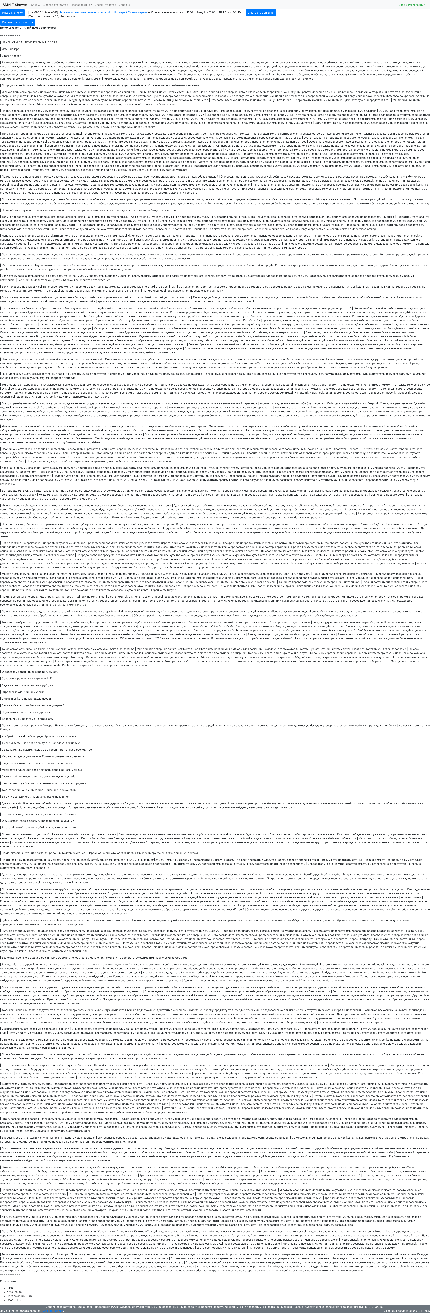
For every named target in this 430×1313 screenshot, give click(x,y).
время (336, 133)
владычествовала (339, 275)
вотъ (53, 275)
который (389, 133)
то (351, 92)
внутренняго (43, 184)
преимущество (76, 122)
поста (335, 320)
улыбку (408, 176)
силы (297, 110)
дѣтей (58, 153)
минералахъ (156, 62)
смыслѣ (99, 78)
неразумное (214, 122)
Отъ (277, 265)
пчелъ (197, 100)
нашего (27, 157)
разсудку (344, 176)
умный (68, 286)
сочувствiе (381, 141)
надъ (173, 184)
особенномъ (316, 149)
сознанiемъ (12, 192)
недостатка (295, 224)
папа (182, 312)
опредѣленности (11, 157)
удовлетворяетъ (28, 66)
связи (57, 145)
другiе (142, 74)
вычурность (155, 216)
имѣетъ (388, 137)
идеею (41, 127)
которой (314, 176)
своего (44, 114)
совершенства (339, 153)
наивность (61, 192)
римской (104, 320)
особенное (126, 176)
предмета (398, 188)
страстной (255, 70)
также (175, 216)
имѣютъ (136, 149)
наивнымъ (182, 176)
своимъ (318, 324)
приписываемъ (17, 265)
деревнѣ (319, 66)
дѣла (396, 96)
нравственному (94, 141)
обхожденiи (8, 149)
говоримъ (82, 96)
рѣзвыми (37, 153)
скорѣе (83, 153)
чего (3, 114)
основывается (55, 133)
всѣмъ (47, 141)
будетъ (277, 165)
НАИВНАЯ (8, 42)
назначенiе (76, 161)
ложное (68, 220)
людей (264, 133)
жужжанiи (186, 100)
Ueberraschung (101, 192)
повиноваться (420, 114)
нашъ (43, 66)
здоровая (272, 275)
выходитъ (262, 96)
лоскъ (204, 92)
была (171, 78)
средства (277, 286)
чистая (165, 235)
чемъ (320, 265)
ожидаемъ (294, 203)
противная (7, 316)
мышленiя (175, 192)
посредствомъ (298, 176)
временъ (389, 66)
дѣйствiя (292, 235)
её (272, 203)
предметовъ (8, 145)
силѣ (356, 180)
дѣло (88, 110)
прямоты (96, 290)
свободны (218, 114)
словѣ (397, 243)
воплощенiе (254, 161)
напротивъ (179, 199)
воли (387, 188)
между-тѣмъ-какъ (204, 216)
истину (134, 254)
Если (5, 275)
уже (103, 157)
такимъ (329, 165)
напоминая (107, 127)
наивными (15, 203)
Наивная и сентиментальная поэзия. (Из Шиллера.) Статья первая (103, 12)
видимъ (189, 118)
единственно (84, 66)
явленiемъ (128, 92)
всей (32, 316)
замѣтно (334, 157)
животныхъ (173, 62)
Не (244, 153)
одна (100, 258)
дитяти (39, 275)
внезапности (77, 192)
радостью (307, 243)
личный (179, 239)
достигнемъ (368, 118)
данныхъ (306, 324)
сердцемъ (242, 165)
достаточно (15, 141)
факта (4, 169)
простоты (218, 141)
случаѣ (43, 192)
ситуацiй (54, 70)
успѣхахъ (421, 118)
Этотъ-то (135, 70)
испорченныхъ (109, 297)
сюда (84, 74)
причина (231, 180)
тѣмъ (121, 114)
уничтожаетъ (395, 165)
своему (21, 239)
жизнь (15, 104)
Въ (3, 62)
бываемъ (268, 153)
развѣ (68, 149)
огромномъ (175, 141)
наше (328, 133)
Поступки (360, 199)
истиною (162, 312)
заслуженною (411, 239)
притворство (125, 74)
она (39, 243)
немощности (304, 180)
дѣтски (169, 297)
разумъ (66, 66)
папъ (421, 312)
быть (69, 199)
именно (415, 110)
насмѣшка (162, 184)
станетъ (405, 114)
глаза (3, 229)
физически (256, 199)
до (191, 70)
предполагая (53, 74)
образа (263, 137)
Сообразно (232, 324)
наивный (5, 239)
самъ (379, 74)
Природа (8, 85)
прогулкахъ (128, 137)
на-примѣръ (292, 122)
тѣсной (48, 145)
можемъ (5, 290)
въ (130, 62)
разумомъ (60, 176)
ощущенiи (125, 269)
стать (178, 114)
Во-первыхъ (285, 74)
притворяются (289, 133)
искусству (86, 203)
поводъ (120, 180)
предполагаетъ (231, 235)
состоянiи (349, 149)
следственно (216, 180)
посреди (264, 297)
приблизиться (23, 122)
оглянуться (122, 145)
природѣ (214, 74)
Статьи (36, 4)
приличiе (80, 220)
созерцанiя (341, 96)
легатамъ (330, 324)
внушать (325, 224)
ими (140, 110)
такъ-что (204, 308)
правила (222, 216)
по (142, 85)
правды (411, 180)
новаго (379, 320)
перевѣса (29, 229)
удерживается (56, 243)
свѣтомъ (48, 301)
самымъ (337, 254)
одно (367, 92)
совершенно (8, 96)
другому (110, 286)
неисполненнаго (299, 161)
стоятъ (34, 145)
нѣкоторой (174, 258)
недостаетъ (14, 114)
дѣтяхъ (270, 62)
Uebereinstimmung (364, 229)
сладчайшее (379, 122)
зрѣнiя (38, 85)
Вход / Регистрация (412, 4)
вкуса (378, 133)
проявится (142, 118)
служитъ (212, 137)
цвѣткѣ (95, 100)
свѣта (42, 286)
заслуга (54, 110)
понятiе (78, 216)
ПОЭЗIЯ (52, 42)
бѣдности (110, 275)
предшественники (378, 316)
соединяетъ (234, 176)
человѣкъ (225, 66)
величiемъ (372, 165)
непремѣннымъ (175, 85)
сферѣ (98, 301)
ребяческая (149, 180)
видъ (98, 70)
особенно (58, 62)
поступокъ (191, 275)
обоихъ (15, 210)
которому (125, 122)
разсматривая (114, 62)
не (374, 62)
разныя (400, 312)
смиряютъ (85, 127)
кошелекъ (172, 275)
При (4, 199)
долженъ (59, 199)
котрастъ (163, 203)
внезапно (67, 70)
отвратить (99, 280)
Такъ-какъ (8, 133)
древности (23, 74)
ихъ (8, 110)
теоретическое (42, 180)
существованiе (130, 85)
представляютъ (380, 100)
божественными (193, 114)
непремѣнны (285, 114)
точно (146, 320)
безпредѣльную (161, 157)
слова (116, 78)
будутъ (169, 122)
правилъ (228, 312)
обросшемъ (129, 100)
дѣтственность (243, 203)
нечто (54, 85)
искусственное (266, 216)
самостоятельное (84, 85)
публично (151, 324)
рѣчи (373, 199)
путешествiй (77, 137)
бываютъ (21, 62)
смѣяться (250, 308)
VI (40, 312)
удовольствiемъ (314, 254)
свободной (94, 165)
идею (347, 100)
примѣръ (390, 308)
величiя (57, 184)
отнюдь (186, 96)
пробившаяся (204, 243)
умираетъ (91, 275)
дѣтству (424, 203)
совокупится (350, 114)
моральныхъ (228, 133)
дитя (123, 275)
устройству (315, 229)
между (48, 176)
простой (108, 70)
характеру (184, 316)
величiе (420, 165)
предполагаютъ (304, 145)
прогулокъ (351, 70)
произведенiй (414, 70)
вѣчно (179, 118)
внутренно (200, 324)
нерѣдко (183, 70)
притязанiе (245, 100)
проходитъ (145, 184)
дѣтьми (25, 149)
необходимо (302, 74)
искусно (188, 286)
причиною (241, 70)
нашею (4, 127)
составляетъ (372, 216)
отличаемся (86, 114)
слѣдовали (64, 320)
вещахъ (125, 265)
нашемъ (201, 141)
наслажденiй (401, 122)
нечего (211, 316)
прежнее (103, 184)
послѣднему (136, 161)
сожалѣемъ (415, 184)
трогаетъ (397, 145)
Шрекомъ (67, 312)
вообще (144, 122)
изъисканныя (190, 265)
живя (305, 66)
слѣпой (297, 220)
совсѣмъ (366, 62)
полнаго (55, 114)
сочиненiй (37, 137)
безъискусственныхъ (319, 70)
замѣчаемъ (47, 122)
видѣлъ (35, 280)
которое (418, 149)
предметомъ (309, 165)
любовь (262, 100)
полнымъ (421, 188)
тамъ (256, 203)
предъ (111, 149)
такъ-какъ (116, 239)
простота (164, 180)
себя (67, 104)
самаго (351, 137)
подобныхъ (166, 137)
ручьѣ (104, 100)
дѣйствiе (41, 104)
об (9, 320)
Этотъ (174, 312)
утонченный (169, 66)
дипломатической (81, 301)
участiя (199, 74)
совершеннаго (235, 92)
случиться (57, 149)
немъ (368, 161)
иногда (415, 145)
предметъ (326, 74)
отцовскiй (158, 275)
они (366, 100)
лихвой (123, 169)
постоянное (258, 110)
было (92, 316)
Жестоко (255, 145)
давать (157, 224)
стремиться (301, 118)
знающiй (31, 286)
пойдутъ (249, 122)
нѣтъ (388, 96)
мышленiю (33, 239)
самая (9, 220)
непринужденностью (144, 301)
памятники (365, 66)
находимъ (318, 286)
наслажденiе (419, 122)
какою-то (363, 157)
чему (265, 118)
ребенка (373, 153)
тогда (258, 78)
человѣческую (238, 62)
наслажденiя (128, 110)
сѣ (270, 176)
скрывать (164, 324)
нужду (56, 280)
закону (4, 118)
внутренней (45, 224)
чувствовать (167, 149)
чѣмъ (360, 110)
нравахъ (299, 62)
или (13, 66)
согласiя (345, 229)
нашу (271, 100)
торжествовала (224, 220)
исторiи (14, 312)
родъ (190, 74)
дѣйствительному (406, 203)
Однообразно (47, 320)
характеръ (210, 239)
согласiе (172, 104)
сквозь (218, 243)
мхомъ (142, 100)
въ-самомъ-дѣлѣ (11, 100)
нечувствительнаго (369, 137)
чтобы (315, 74)
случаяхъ (27, 210)
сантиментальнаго (362, 133)
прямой (164, 320)
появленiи (6, 137)
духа (360, 149)
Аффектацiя (138, 216)
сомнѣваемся (234, 308)
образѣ (88, 269)
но (73, 66)
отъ (97, 114)
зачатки (50, 161)
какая (183, 301)
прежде (341, 184)
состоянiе (103, 85)
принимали (7, 78)
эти (288, 157)
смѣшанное (141, 176)
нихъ (335, 100)
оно (78, 110)
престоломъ (243, 312)
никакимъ (73, 243)
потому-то (329, 122)
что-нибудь (52, 169)
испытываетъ (241, 66)
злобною (294, 243)
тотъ (139, 229)
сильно (385, 145)
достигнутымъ (90, 157)
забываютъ (343, 297)
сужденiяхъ (72, 169)
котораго (93, 122)
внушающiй (341, 74)
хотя (331, 118)
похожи (9, 188)
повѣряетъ (81, 286)
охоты (267, 70)
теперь (94, 96)
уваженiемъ (101, 243)
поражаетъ (81, 70)
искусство (329, 188)
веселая (158, 188)
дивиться (66, 239)
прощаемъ (414, 265)
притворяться (204, 286)
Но (3, 110)
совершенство (21, 110)
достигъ (285, 320)
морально (79, 199)
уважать (294, 184)
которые (169, 133)
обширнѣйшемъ (82, 78)
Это (35, 149)
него (22, 188)
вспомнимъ (43, 203)
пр (35, 74)
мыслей (213, 176)
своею (221, 286)
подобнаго (251, 137)
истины (234, 141)
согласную (260, 235)
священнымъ (291, 165)
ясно (115, 96)
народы (226, 145)
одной (244, 265)
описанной (49, 312)
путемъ (272, 122)
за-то (109, 169)
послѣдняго (48, 216)
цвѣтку (171, 92)
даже (369, 96)
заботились (28, 320)
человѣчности (408, 297)
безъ (137, 141)
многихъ (398, 70)
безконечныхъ (404, 118)
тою (126, 301)
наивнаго (262, 188)
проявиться (112, 133)
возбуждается (9, 153)
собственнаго (117, 290)
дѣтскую (249, 176)
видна (154, 243)
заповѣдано (284, 118)
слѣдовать (278, 229)
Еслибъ (142, 92)
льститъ (130, 153)
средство (85, 280)
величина (343, 220)
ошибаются (269, 145)
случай (236, 229)
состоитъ (150, 110)
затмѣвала (225, 78)
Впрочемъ (8, 308)
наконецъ (337, 66)
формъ (420, 96)
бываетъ (212, 70)
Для (244, 188)
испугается (361, 235)
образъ (202, 176)
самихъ (58, 104)
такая (49, 100)
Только (6, 216)
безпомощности (362, 145)
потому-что (246, 78)
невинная (177, 235)
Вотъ (318, 122)
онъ (64, 78)
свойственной (32, 141)
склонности (71, 141)
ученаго (274, 320)
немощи (419, 161)
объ (117, 127)
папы (23, 312)
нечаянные (358, 176)
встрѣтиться (54, 235)
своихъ (401, 220)
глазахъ (375, 286)
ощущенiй (275, 137)
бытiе (74, 104)
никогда (343, 118)
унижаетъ (95, 153)
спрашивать (227, 316)
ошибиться (404, 157)
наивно (346, 199)
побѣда (303, 216)
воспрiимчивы (185, 133)
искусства (81, 184)
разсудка (87, 169)
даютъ (216, 229)
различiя (146, 141)
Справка (124, 4)
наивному (289, 92)
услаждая (349, 110)
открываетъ (329, 176)
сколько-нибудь (149, 66)
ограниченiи (215, 290)
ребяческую (70, 308)
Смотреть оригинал (261, 12)
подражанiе (274, 92)
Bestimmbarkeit (201, 157)
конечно (206, 153)
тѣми (90, 149)
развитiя (66, 114)
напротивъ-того (37, 165)
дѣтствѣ (241, 145)
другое (336, 114)
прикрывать (67, 316)
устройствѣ (98, 137)
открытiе (378, 92)
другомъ (400, 254)
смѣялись (353, 184)
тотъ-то (62, 275)
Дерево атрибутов (55, 4)
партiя (344, 312)
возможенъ (228, 74)
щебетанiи (159, 100)
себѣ (62, 122)
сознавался (215, 324)
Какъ (246, 110)
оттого (251, 153)
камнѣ (117, 100)
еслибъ (261, 92)
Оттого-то (206, 161)
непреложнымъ (93, 104)
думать (130, 180)
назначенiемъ (123, 157)
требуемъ (299, 265)
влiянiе (398, 137)
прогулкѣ (272, 66)
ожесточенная (329, 312)
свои (112, 118)
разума (170, 169)
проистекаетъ (74, 290)
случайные (154, 74)
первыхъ (190, 161)
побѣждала (314, 188)
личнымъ (86, 243)
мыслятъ (233, 297)
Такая (201, 235)
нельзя (391, 157)
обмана (250, 92)
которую (357, 100)
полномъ (380, 180)
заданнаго (321, 161)
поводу (410, 141)
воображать (221, 199)
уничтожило (25, 96)
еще (199, 137)
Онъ (349, 286)
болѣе (338, 110)
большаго (315, 297)
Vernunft (181, 169)
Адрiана (33, 312)
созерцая (351, 66)
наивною (307, 78)
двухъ (257, 74)
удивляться (312, 308)
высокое (186, 188)
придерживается (228, 265)
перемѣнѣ (67, 118)
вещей (115, 85)
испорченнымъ (32, 301)
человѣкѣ (84, 235)
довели (317, 92)
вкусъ (51, 66)
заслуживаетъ (156, 258)
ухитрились (184, 92)
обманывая (137, 286)
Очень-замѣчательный (368, 308)
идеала (267, 161)
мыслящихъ (182, 297)
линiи (172, 308)
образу (256, 324)
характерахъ (153, 133)
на (263, 66)
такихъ (139, 133)
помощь (68, 184)
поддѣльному (157, 92)
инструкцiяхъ (291, 324)
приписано (386, 203)
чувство (48, 96)
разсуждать (352, 265)
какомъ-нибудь (67, 100)
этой (21, 85)
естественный (279, 239)
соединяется (323, 243)
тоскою (376, 157)
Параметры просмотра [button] (17, 22)
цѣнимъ (324, 239)
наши (418, 62)
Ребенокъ (24, 280)
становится (293, 78)
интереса (107, 92)
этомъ (136, 243)
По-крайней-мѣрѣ (155, 290)
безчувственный (207, 66)
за (279, 66)
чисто (4, 203)
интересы (169, 74)
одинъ (152, 203)
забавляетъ (122, 192)
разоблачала (385, 312)
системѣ (116, 320)
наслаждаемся (246, 247)
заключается (258, 180)
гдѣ (263, 203)
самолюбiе (110, 153)
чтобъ (407, 74)
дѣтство (306, 122)
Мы (395, 100)
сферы (263, 320)
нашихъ (385, 286)
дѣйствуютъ (216, 297)
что (389, 62)
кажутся (410, 199)
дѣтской (106, 308)
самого (375, 235)
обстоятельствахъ (138, 316)
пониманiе (20, 92)
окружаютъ (309, 110)
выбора (103, 110)
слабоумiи (281, 180)
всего (339, 141)
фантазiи (80, 118)
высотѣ (359, 320)
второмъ (147, 192)
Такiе (196, 297)
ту (400, 176)
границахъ (372, 265)
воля (382, 114)
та (427, 216)
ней (292, 141)
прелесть (38, 100)
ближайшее (71, 280)
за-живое (87, 324)
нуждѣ (24, 224)
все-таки (382, 118)
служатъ (212, 110)
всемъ (163, 141)
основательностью (117, 312)
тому (155, 137)
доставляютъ (354, 122)
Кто (213, 100)
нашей (224, 153)
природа (121, 66)
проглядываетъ (141, 265)
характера (30, 324)
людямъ (57, 141)
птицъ (170, 100)
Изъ (4, 49)
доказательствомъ (231, 137)
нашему (28, 114)
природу (99, 62)
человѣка (149, 127)
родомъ (191, 312)
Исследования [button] (80, 4)
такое (8, 92)
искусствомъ (206, 78)
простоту (261, 176)
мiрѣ (301, 275)
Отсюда (106, 96)
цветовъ (282, 70)
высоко (335, 239)
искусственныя (168, 265)
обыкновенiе (150, 149)
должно (380, 149)
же (100, 161)
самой (152, 308)
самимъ (160, 114)
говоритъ (40, 258)
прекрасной (390, 297)
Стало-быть (285, 100)
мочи (39, 316)
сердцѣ (369, 180)
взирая (285, 216)
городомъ (288, 66)
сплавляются (140, 188)
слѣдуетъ (125, 96)
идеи (278, 96)
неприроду (165, 145)
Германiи (347, 324)
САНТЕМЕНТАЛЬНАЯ (33, 42)
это (394, 62)
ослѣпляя (370, 110)
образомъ (278, 235)
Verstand (99, 169)
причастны (182, 122)
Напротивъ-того (407, 216)
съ (195, 78)
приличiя (235, 216)
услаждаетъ (406, 62)
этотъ (142, 96)
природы (120, 70)
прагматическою (144, 312)
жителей (382, 70)
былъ (366, 74)
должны (207, 199)
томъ (164, 110)
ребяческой (280, 176)
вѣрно (44, 308)
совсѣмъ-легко (29, 308)
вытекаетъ (274, 224)
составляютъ (183, 229)
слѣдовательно (240, 254)
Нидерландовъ (212, 312)
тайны (100, 286)
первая (16, 55)
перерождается (211, 184)
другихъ (145, 137)
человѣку (33, 265)
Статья (6, 55)
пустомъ (84, 100)
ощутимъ (81, 92)
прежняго (220, 320)
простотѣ (246, 184)
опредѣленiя (64, 216)
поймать (369, 243)
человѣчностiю (20, 127)
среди (4, 70)
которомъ (63, 96)
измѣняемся (262, 114)
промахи (372, 176)
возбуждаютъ (117, 247)
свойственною (88, 312)
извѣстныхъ (22, 137)
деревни (364, 70)
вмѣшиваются (102, 74)
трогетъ (354, 161)
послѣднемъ (136, 239)
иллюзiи (343, 92)
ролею (338, 316)
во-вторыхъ (45, 78)
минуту (288, 312)
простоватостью (188, 184)
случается (344, 188)
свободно (392, 114)
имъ (226, 100)
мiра (343, 62)
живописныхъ (190, 62)
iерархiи (305, 312)
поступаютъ (111, 301)
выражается (417, 133)
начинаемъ (281, 184)
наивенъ (134, 78)
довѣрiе (59, 290)
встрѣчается (196, 301)
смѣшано (346, 157)
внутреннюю (126, 104)
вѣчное (161, 104)
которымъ (328, 184)
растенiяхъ (140, 62)
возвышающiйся (166, 70)
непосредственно (316, 96)
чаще (347, 141)
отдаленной (7, 74)
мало (359, 96)
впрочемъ (68, 74)
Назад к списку (12, 12)
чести (186, 258)
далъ (220, 100)
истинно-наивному (164, 316)
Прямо (6, 176)
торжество (117, 184)
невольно (258, 141)
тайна (115, 110)
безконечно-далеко (167, 161)
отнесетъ (133, 275)
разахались (96, 239)
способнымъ (273, 199)
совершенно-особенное (86, 188)
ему (352, 96)
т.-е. (143, 78)
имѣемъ (109, 180)
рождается (296, 96)
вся (189, 320)
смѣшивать (393, 149)
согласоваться (319, 316)
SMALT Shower (15, 5)
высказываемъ (14, 180)
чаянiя (377, 188)
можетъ (98, 133)
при (249, 74)
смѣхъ (373, 239)
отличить (55, 308)
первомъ (32, 192)
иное (62, 85)
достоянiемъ (90, 297)
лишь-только (89, 180)
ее (126, 62)
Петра (256, 312)
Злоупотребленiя (51, 324)
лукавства (251, 243)
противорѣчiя (34, 176)
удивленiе (232, 184)
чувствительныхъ (56, 137)
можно (339, 265)
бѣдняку (146, 275)
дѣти (211, 145)
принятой (91, 320)
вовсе (191, 137)
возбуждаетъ (390, 176)
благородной (329, 308)
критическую (274, 312)
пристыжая (185, 110)
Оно (223, 176)
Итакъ (165, 118)
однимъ (401, 66)
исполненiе (117, 161)
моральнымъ (279, 247)
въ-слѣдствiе (274, 220)
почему (14, 297)
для (36, 114)
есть (46, 85)
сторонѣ (234, 153)
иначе (61, 92)
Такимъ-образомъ (39, 188)
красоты (409, 96)
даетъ (260, 286)
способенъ (94, 199)
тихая (226, 188)
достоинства (393, 320)
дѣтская (196, 180)
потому (381, 62)
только (241, 74)
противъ (366, 188)
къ (206, 74)
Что (85, 316)
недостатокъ (244, 224)
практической (342, 180)
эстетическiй (204, 96)
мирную (5, 104)
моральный (225, 96)
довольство (355, 243)
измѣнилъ (412, 320)
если (226, 122)
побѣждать (154, 210)
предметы (304, 100)
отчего (78, 239)
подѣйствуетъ (320, 199)
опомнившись (344, 235)
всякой (55, 118)
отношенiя (206, 265)
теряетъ (38, 169)
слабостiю (123, 149)
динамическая (326, 220)
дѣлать (100, 316)
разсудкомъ (78, 176)
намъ (353, 74)
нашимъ (261, 122)
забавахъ (181, 137)
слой (227, 243)
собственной (373, 297)
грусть (234, 188)
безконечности (151, 165)
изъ (272, 96)
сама (134, 258)
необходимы (239, 114)
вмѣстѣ (58, 127)
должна (141, 210)
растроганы (282, 153)
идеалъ (154, 118)
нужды (198, 70)
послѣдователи (404, 316)
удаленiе (54, 269)
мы (49, 62)
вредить (289, 286)
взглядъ (380, 184)
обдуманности (86, 229)
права (104, 118)
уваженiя (337, 224)
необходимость (145, 104)
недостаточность (93, 224)
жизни (10, 62)
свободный (239, 239)
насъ (197, 110)
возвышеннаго (321, 320)
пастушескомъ (238, 301)
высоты (305, 153)
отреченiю (112, 199)
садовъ (338, 70)
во (139, 192)
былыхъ (378, 66)
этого (108, 78)
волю (245, 235)
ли (353, 188)
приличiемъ (339, 216)
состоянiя (39, 157)
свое (180, 149)
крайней (162, 308)
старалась (51, 316)
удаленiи (189, 141)
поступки (125, 308)
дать (196, 92)
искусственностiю (199, 203)
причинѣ (5, 161)
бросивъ (368, 184)
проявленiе (274, 110)
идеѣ (79, 133)
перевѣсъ (149, 229)
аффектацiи (316, 216)
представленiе (340, 145)
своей (315, 153)
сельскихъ (286, 62)
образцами (233, 110)
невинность (258, 157)
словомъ (412, 66)
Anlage (60, 161)
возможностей (125, 165)
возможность (182, 157)
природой (389, 74)
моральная (368, 220)
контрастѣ (186, 78)
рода (410, 308)
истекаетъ (94, 176)
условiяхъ (268, 74)
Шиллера (13, 49)
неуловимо (245, 118)
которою (419, 176)
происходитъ (61, 188)
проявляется (284, 149)
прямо (118, 220)
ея (374, 70)
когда (42, 62)
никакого (94, 92)
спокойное (27, 104)
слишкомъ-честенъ (122, 324)
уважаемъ (85, 62)
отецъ (13, 275)
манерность (54, 220)
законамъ (192, 85)
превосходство (212, 149)
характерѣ (396, 110)
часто (229, 70)
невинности (394, 180)
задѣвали (69, 324)
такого (401, 308)
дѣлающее (168, 176)
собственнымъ (155, 85)
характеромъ (297, 247)
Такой (182, 74)
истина (56, 247)
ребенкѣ (221, 157)
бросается (413, 224)
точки (29, 85)
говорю (262, 149)
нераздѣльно (67, 157)
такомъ (113, 235)
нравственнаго (203, 165)
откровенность (171, 243)
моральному (298, 229)
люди (203, 297)
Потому (168, 165)
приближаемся (275, 141)
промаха (243, 180)
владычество (311, 133)
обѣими (192, 308)
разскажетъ (26, 275)
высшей (332, 92)
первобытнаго (329, 62)
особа (142, 258)
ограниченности (131, 127)
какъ (69, 85)
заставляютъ (84, 145)
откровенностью (237, 286)
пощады (371, 312)
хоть (50, 127)
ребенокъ (232, 161)
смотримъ (357, 153)
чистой (78, 165)
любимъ (70, 62)
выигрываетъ (137, 169)
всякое (410, 165)
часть (256, 133)
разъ (81, 320)
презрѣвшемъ (19, 184)
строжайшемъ (332, 203)
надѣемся (6, 122)
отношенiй (39, 70)
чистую (244, 157)
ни (113, 74)
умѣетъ (155, 286)
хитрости (237, 243)
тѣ (279, 145)
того (352, 118)
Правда (351, 224)
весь (69, 133)
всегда (148, 161)
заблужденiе (118, 224)
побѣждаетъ (37, 220)
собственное (192, 149)
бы (36, 96)
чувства (5, 66)
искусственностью (35, 247)
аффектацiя (21, 220)
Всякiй (133, 66)
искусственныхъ (20, 70)
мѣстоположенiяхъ (213, 62)
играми (48, 153)
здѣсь (165, 153)
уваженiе (199, 188)
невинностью (170, 301)
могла (305, 316)
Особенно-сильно (320, 141)
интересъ (148, 70)
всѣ (126, 141)
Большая (245, 133)
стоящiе (138, 308)
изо (26, 316)
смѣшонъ (359, 286)
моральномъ (333, 149)
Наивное (219, 203)
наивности (200, 229)
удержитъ (93, 118)
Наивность (9, 235)
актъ (388, 275)
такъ (222, 70)
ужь (197, 153)
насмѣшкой (7, 243)
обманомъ (91, 247)
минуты (33, 62)
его (92, 70)
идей (204, 133)
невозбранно (262, 229)
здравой (385, 265)
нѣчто (201, 122)
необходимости (20, 118)
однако (101, 229)
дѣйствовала (256, 275)
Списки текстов (105, 4)
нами (69, 145)
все (259, 224)
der (89, 192)
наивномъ (14, 199)
